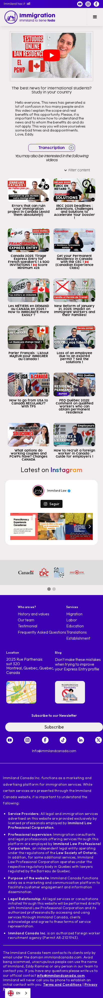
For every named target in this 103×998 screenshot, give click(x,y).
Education (75, 626)
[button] (95, 17)
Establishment (78, 638)
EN (18, 993)
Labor (71, 620)
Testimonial (27, 626)
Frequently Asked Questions (42, 632)
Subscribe (54, 727)
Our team (26, 620)
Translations (76, 632)
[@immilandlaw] (38, 491)
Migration (74, 614)
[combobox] (17, 993)
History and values (33, 614)
